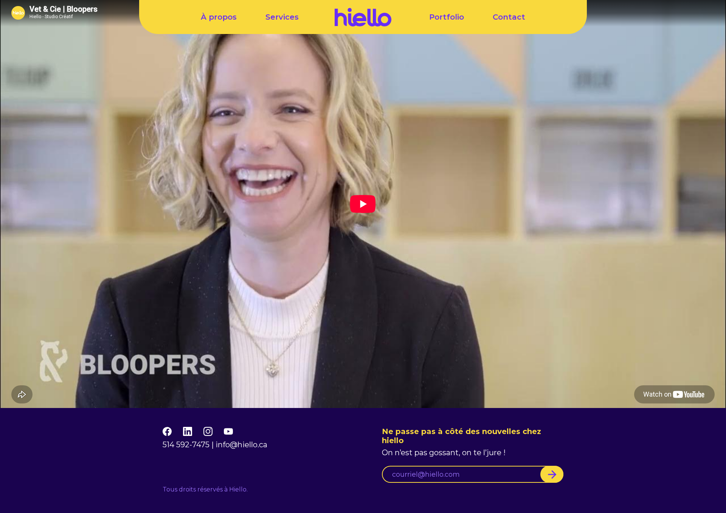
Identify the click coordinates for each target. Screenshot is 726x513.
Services (282, 17)
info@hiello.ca (241, 444)
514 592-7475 (186, 444)
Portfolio (446, 17)
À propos (219, 17)
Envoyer (551, 474)
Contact (509, 17)
